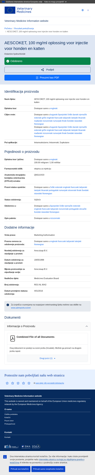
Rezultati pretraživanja (24, 28)
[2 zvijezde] (9, 383)
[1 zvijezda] (7, 383)
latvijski (74, 118)
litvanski (81, 118)
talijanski (67, 118)
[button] (47, 70)
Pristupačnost (9, 424)
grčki (44, 118)
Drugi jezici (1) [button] (46, 358)
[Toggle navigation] (88, 10)
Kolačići (7, 417)
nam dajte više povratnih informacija (50, 383)
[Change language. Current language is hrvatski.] (82, 10)
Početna (8, 28)
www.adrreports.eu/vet (21, 308)
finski (64, 121)
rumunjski (57, 121)
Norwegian (39, 124)
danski (75, 115)
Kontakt (7, 437)
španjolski (62, 115)
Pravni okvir (9, 421)
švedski (70, 121)
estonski (37, 118)
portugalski (54, 190)
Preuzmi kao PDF (49, 77)
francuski (58, 118)
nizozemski (48, 121)
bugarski (54, 115)
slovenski (72, 190)
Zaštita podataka (11, 414)
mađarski (38, 121)
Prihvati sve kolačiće (20, 469)
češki (70, 115)
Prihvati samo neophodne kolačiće (48, 469)
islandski (78, 121)
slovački (82, 209)
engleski (54, 108)
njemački (83, 115)
